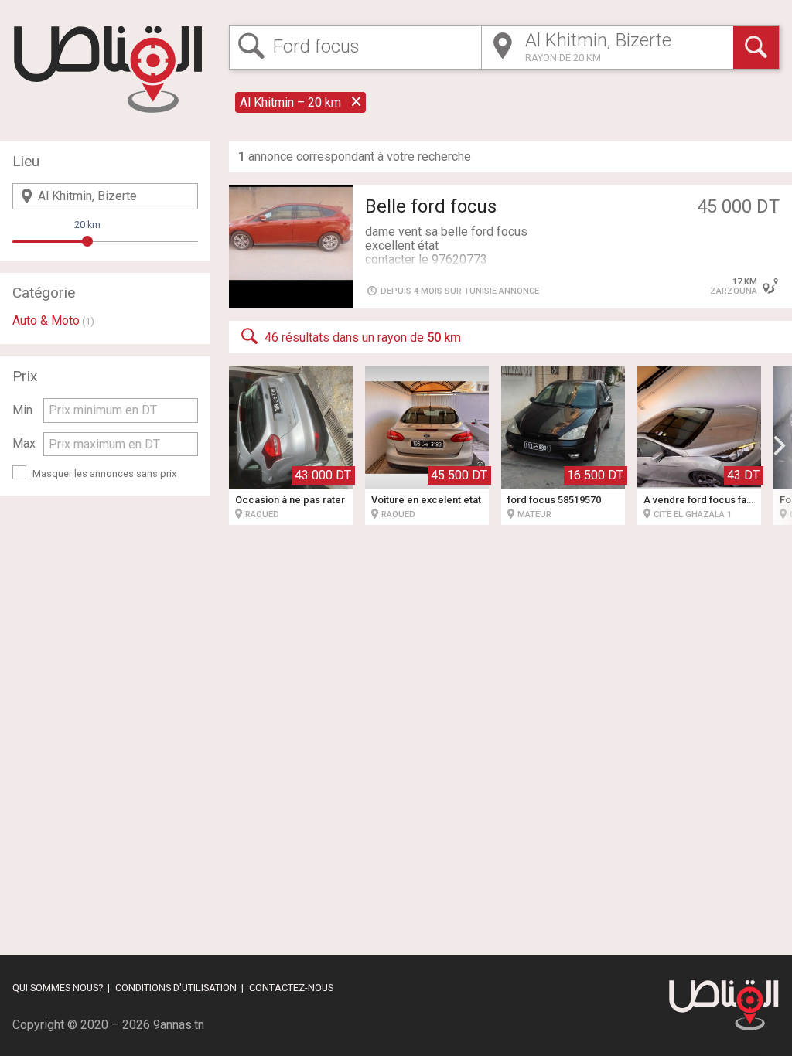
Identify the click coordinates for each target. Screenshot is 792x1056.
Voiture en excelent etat (426, 500)
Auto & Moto (46, 320)
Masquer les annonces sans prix (104, 473)
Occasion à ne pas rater (290, 500)
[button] (779, 445)
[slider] (87, 241)
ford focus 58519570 (554, 500)
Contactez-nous (291, 987)
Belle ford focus (431, 206)
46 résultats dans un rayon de (363, 337)
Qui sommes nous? (57, 987)
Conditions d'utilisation (176, 987)
